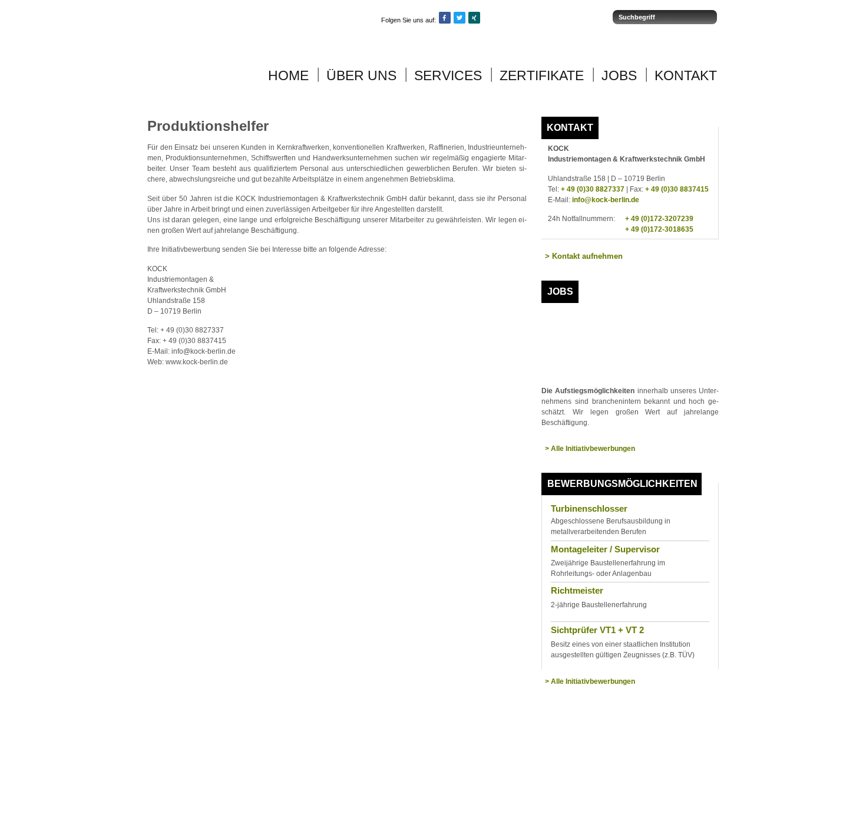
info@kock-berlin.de (605, 200)
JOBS (619, 75)
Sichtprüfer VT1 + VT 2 (597, 630)
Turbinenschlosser (589, 508)
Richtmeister (577, 590)
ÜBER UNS (361, 75)
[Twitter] (459, 18)
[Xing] (474, 18)
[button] (584, 256)
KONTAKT (686, 75)
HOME (288, 75)
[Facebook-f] (445, 18)
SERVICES (448, 75)
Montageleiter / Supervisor (605, 549)
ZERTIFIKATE (542, 75)
